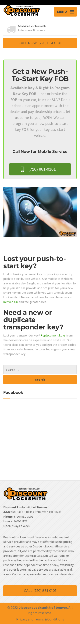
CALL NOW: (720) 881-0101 (40, 43)
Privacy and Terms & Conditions (40, 619)
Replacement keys (53, 335)
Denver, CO (10, 302)
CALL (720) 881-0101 (40, 591)
